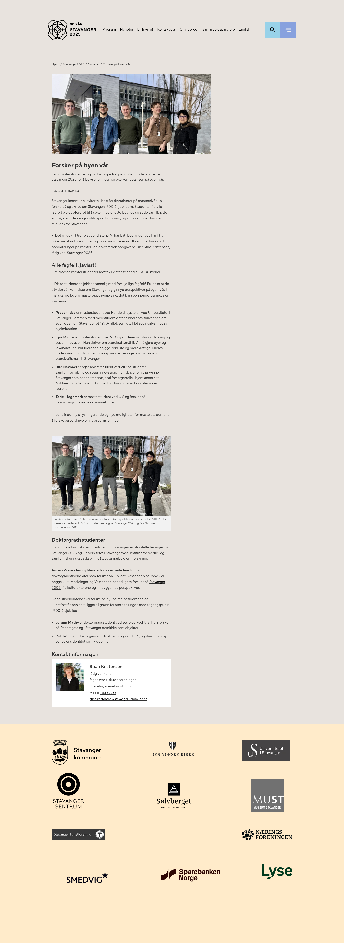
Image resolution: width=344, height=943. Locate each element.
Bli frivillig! (145, 29)
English (244, 29)
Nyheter (126, 29)
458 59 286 (108, 693)
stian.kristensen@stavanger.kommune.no (118, 699)
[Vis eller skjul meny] (288, 30)
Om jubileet (189, 29)
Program (109, 29)
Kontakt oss (166, 29)
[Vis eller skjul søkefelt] (272, 30)
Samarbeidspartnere (218, 29)
